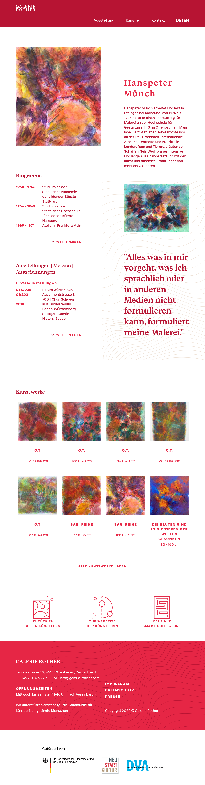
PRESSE (112, 696)
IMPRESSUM (117, 683)
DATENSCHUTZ (119, 690)
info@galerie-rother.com (79, 678)
